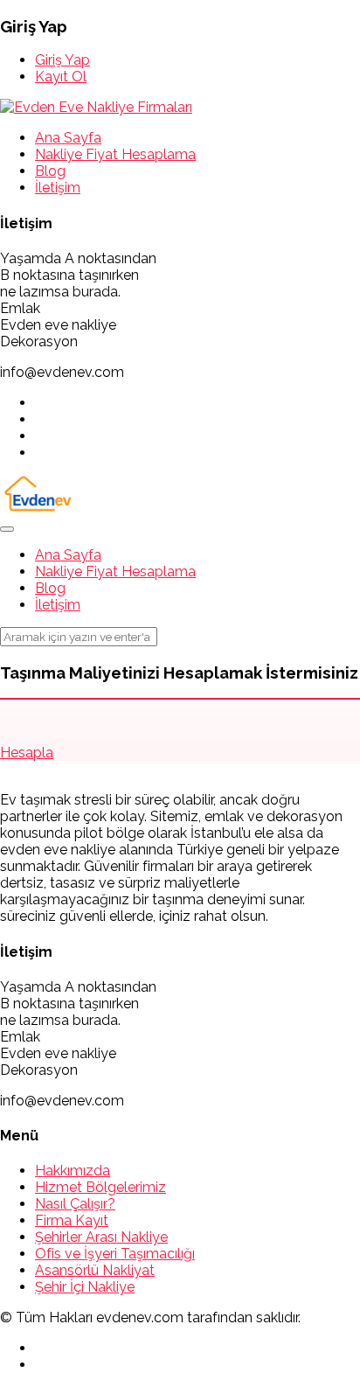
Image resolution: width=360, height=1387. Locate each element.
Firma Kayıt (71, 1220)
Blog (50, 171)
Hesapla (26, 752)
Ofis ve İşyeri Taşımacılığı (115, 1253)
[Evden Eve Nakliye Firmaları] (96, 107)
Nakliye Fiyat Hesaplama (115, 154)
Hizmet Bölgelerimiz (100, 1187)
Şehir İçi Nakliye (85, 1287)
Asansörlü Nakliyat (95, 1270)
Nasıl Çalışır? (75, 1203)
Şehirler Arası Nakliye (101, 1237)
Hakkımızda (72, 1170)
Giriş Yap (62, 60)
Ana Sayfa (68, 137)
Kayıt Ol (61, 76)
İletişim (57, 187)
